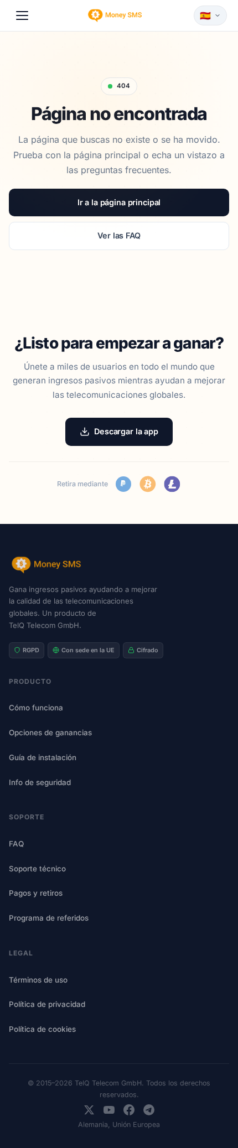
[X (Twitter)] (89, 1109)
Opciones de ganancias (50, 732)
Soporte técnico (37, 868)
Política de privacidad (47, 1004)
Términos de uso (38, 979)
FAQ (16, 843)
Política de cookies (42, 1029)
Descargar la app (126, 431)
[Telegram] (148, 1109)
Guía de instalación (42, 757)
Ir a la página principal (119, 202)
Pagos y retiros (36, 893)
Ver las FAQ (118, 235)
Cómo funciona (36, 707)
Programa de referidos (49, 917)
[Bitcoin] (148, 484)
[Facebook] (128, 1109)
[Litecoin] (172, 484)
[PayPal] (123, 484)
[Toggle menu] (22, 15)
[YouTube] (109, 1109)
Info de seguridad (40, 782)
